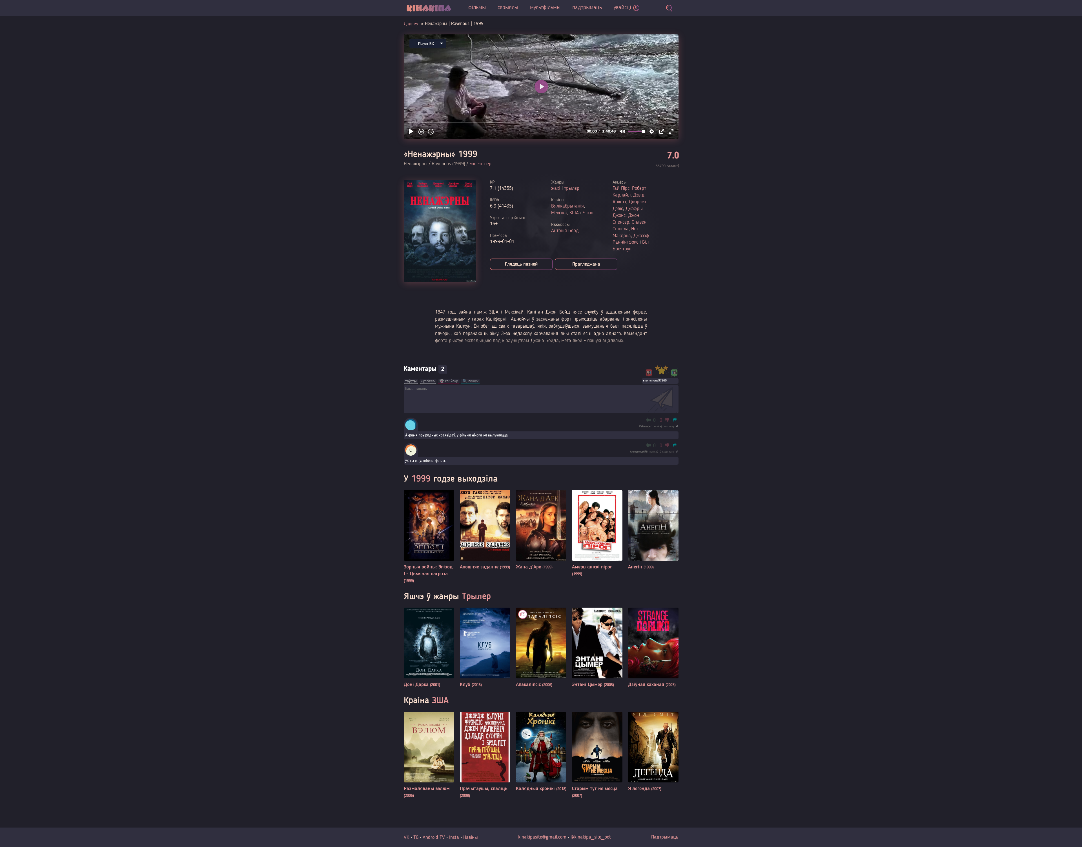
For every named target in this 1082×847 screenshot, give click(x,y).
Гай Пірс (621, 188)
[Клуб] (485, 648)
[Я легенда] (653, 752)
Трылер (476, 596)
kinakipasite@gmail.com (542, 837)
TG (415, 837)
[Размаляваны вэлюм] (429, 755)
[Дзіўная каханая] (653, 648)
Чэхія (588, 212)
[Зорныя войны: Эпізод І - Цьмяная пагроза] (429, 537)
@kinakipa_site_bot (591, 837)
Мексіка (559, 212)
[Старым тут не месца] (597, 755)
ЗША (574, 212)
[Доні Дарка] (429, 648)
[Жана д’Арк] (541, 530)
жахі (555, 188)
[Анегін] (653, 530)
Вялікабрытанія (567, 206)
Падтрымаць (665, 837)
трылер (571, 188)
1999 (421, 479)
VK (406, 837)
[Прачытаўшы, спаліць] (485, 755)
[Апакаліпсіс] (541, 648)
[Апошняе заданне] (485, 530)
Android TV (434, 837)
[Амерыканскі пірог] (597, 533)
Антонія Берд (565, 230)
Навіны (470, 837)
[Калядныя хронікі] (541, 752)
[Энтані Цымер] (597, 648)
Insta (454, 837)
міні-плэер (480, 163)
